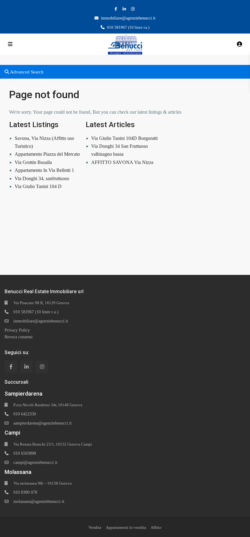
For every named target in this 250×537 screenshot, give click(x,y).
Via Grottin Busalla (33, 162)
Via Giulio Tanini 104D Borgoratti (124, 138)
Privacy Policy (17, 330)
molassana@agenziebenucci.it (38, 501)
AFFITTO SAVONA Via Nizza (122, 162)
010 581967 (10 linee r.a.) (36, 312)
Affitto (156, 527)
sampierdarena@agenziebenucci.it (42, 423)
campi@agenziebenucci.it (35, 462)
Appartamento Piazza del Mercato (47, 154)
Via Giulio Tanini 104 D (38, 186)
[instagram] (133, 9)
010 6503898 (24, 453)
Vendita (94, 527)
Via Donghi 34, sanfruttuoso (42, 178)
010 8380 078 (25, 492)
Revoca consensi (19, 337)
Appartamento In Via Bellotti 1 (44, 170)
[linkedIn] (125, 9)
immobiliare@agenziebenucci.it (128, 18)
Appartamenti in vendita (126, 527)
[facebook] (116, 9)
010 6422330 (24, 414)
